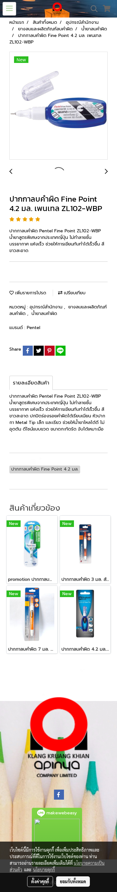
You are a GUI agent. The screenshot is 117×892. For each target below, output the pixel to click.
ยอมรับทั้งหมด (73, 881)
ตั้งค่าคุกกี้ (40, 881)
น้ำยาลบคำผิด (44, 313)
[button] (92, 8)
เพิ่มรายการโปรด (30, 293)
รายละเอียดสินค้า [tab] (31, 383)
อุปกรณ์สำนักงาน (47, 307)
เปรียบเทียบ (73, 293)
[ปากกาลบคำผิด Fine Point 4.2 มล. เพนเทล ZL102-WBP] (58, 106)
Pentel (33, 327)
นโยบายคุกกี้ (44, 869)
